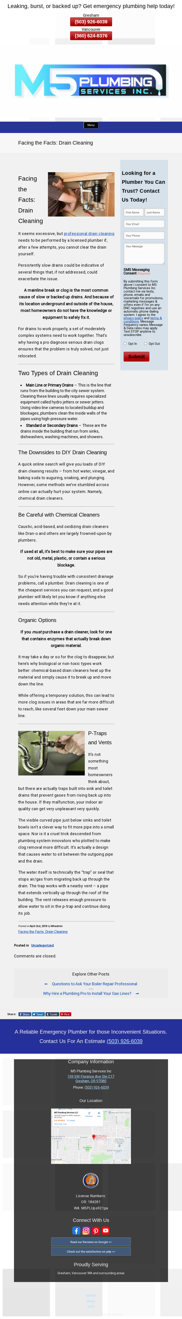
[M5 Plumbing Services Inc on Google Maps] (91, 1163)
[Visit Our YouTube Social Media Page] (106, 1231)
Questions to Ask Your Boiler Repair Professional (94, 984)
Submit (136, 356)
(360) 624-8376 (91, 36)
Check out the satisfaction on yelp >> (91, 1251)
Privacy (91, 1300)
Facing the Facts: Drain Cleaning (42, 932)
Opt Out (154, 344)
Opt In (132, 344)
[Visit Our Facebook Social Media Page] (76, 1231)
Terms (91, 1306)
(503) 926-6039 (91, 22)
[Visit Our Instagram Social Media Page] (86, 1231)
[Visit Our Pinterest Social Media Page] (96, 1231)
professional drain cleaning (89, 233)
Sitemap (91, 1295)
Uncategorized (42, 945)
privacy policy (133, 318)
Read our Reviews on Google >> (91, 1242)
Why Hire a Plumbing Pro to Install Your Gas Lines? (87, 994)
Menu (91, 125)
